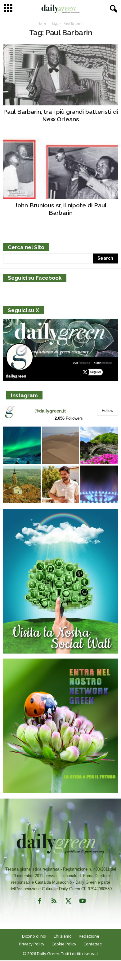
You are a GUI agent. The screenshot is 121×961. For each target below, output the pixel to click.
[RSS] (54, 902)
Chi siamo (62, 936)
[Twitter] (68, 902)
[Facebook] (40, 902)
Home (42, 23)
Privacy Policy (31, 944)
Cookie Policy (64, 944)
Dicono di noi (34, 936)
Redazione (89, 936)
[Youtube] (81, 902)
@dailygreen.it (50, 410)
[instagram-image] (22, 445)
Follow (107, 410)
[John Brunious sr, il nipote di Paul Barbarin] (60, 168)
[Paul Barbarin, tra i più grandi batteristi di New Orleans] (60, 74)
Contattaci (92, 944)
